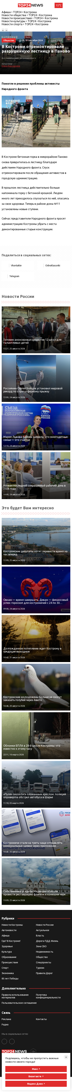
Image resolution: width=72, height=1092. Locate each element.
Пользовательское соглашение (19, 1003)
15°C (58, 5)
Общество (42, 957)
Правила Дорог (44, 973)
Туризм (40, 967)
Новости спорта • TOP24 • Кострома (25, 24)
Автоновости (9, 930)
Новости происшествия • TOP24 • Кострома (30, 18)
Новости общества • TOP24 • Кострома (27, 15)
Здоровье (7, 946)
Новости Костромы (12, 925)
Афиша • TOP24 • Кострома (19, 12)
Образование (9, 957)
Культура (7, 951)
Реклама (6, 1019)
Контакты (41, 1019)
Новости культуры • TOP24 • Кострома (26, 21)
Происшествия (10, 962)
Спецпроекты (43, 962)
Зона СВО (41, 946)
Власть (40, 935)
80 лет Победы (10, 978)
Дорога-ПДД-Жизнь (47, 941)
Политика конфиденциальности (48, 996)
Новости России (45, 925)
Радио (5, 1024)
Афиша (5, 935)
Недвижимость (44, 951)
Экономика (8, 973)
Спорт (5, 967)
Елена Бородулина (11, 66)
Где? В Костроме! (11, 941)
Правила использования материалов (15, 996)
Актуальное (42, 930)
